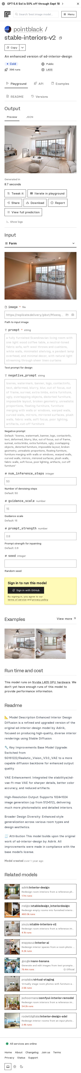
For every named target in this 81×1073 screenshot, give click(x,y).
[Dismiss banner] (78, 4)
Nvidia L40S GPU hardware (51, 682)
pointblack (28, 29)
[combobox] (36, 14)
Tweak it (17, 193)
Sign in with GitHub (28, 590)
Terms (57, 1052)
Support (33, 1057)
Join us (45, 1052)
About (18, 1052)
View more (65, 618)
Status (21, 1057)
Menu (71, 14)
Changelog (31, 1052)
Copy (14, 47)
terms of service (17, 599)
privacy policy (40, 599)
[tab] (12, 117)
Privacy (9, 1057)
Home (8, 1052)
